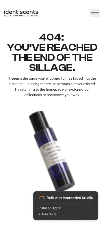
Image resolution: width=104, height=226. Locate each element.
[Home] (95, 13)
